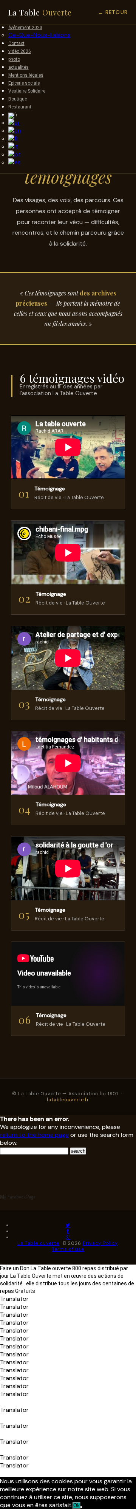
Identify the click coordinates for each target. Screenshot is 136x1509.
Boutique (17, 99)
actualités (18, 67)
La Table (40, 12)
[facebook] (68, 1231)
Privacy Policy (100, 1243)
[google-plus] (68, 1237)
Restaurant (19, 107)
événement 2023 (25, 27)
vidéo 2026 (19, 51)
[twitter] (68, 1225)
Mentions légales (25, 75)
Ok (76, 1505)
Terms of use (68, 1249)
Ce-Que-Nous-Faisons (39, 35)
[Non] (81, 1507)
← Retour (113, 12)
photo (14, 59)
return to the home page (34, 1135)
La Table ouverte (38, 1243)
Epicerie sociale (24, 83)
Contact (16, 43)
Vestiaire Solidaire (26, 91)
